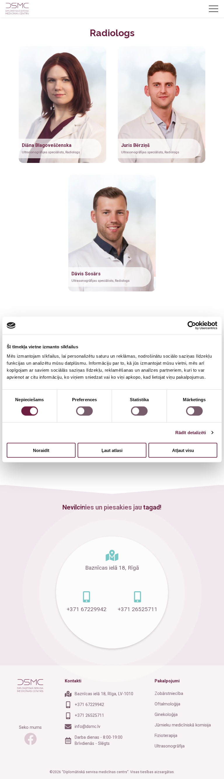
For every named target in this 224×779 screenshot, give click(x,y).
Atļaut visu (183, 450)
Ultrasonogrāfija (170, 746)
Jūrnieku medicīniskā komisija (183, 725)
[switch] (84, 411)
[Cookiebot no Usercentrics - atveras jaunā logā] (191, 325)
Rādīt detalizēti (190, 432)
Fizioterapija (166, 735)
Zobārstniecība (169, 693)
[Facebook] (30, 740)
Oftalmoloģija (167, 704)
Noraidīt (41, 450)
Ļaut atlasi (112, 450)
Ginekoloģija (166, 714)
